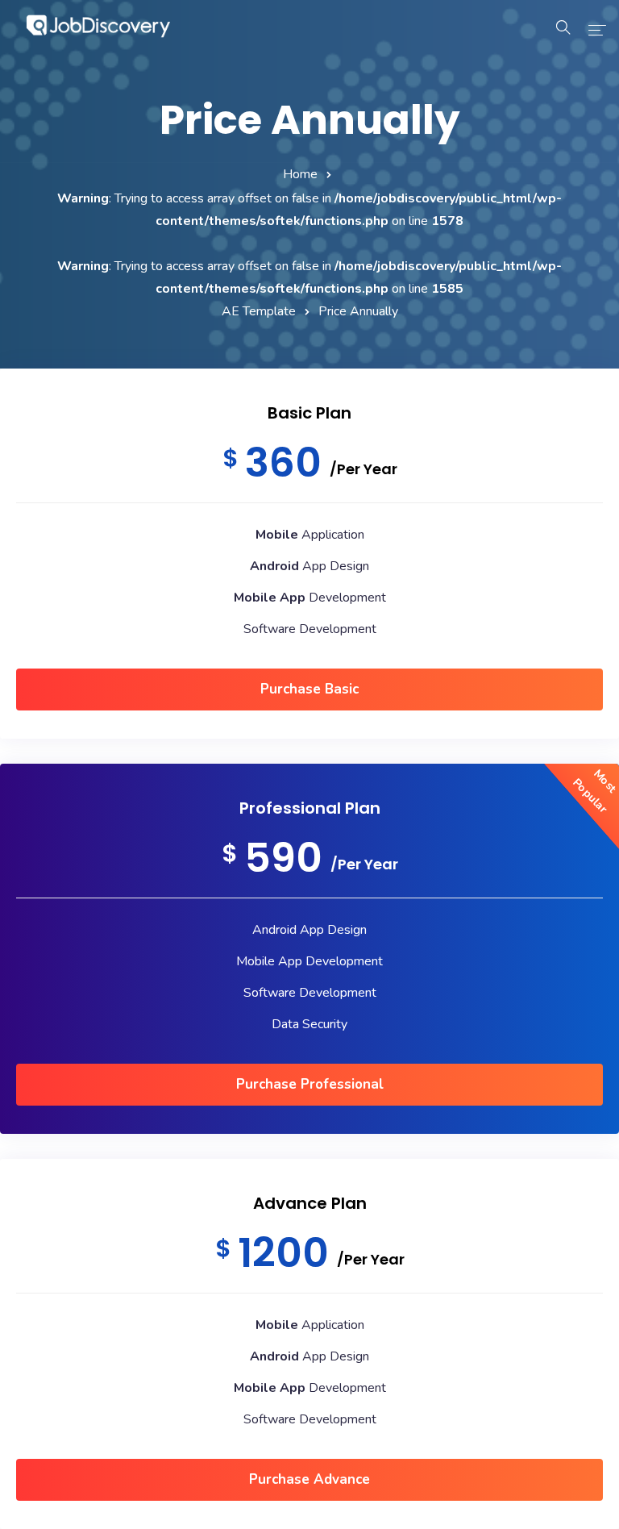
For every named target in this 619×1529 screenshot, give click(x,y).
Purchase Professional (310, 1084)
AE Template (259, 311)
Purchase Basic (309, 689)
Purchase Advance (309, 1479)
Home (300, 174)
